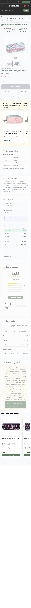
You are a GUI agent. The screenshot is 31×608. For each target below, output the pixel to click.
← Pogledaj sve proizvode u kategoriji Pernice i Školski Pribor (14, 25)
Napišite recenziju (15, 297)
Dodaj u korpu (11, 455)
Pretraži (26, 10)
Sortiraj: (14, 306)
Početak (3, 16)
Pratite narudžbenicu (11, 1)
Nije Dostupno (15, 86)
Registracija (26, 1)
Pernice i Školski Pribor (7, 20)
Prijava (19, 1)
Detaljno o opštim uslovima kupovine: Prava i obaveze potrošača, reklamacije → (14, 404)
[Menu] (2, 6)
